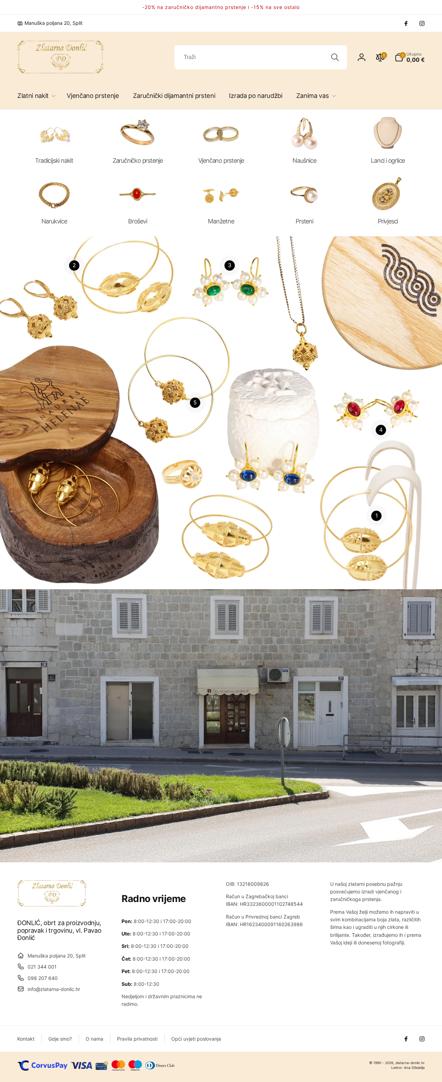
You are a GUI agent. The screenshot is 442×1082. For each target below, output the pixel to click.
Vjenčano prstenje (221, 160)
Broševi (137, 221)
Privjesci (388, 221)
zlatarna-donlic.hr (410, 1063)
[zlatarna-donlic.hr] (51, 904)
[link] (50, 23)
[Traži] (335, 57)
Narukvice (54, 221)
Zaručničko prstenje (138, 160)
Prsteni (304, 221)
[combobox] (260, 57)
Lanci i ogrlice (388, 160)
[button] (35, 95)
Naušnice (304, 160)
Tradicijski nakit (54, 160)
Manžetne (221, 221)
